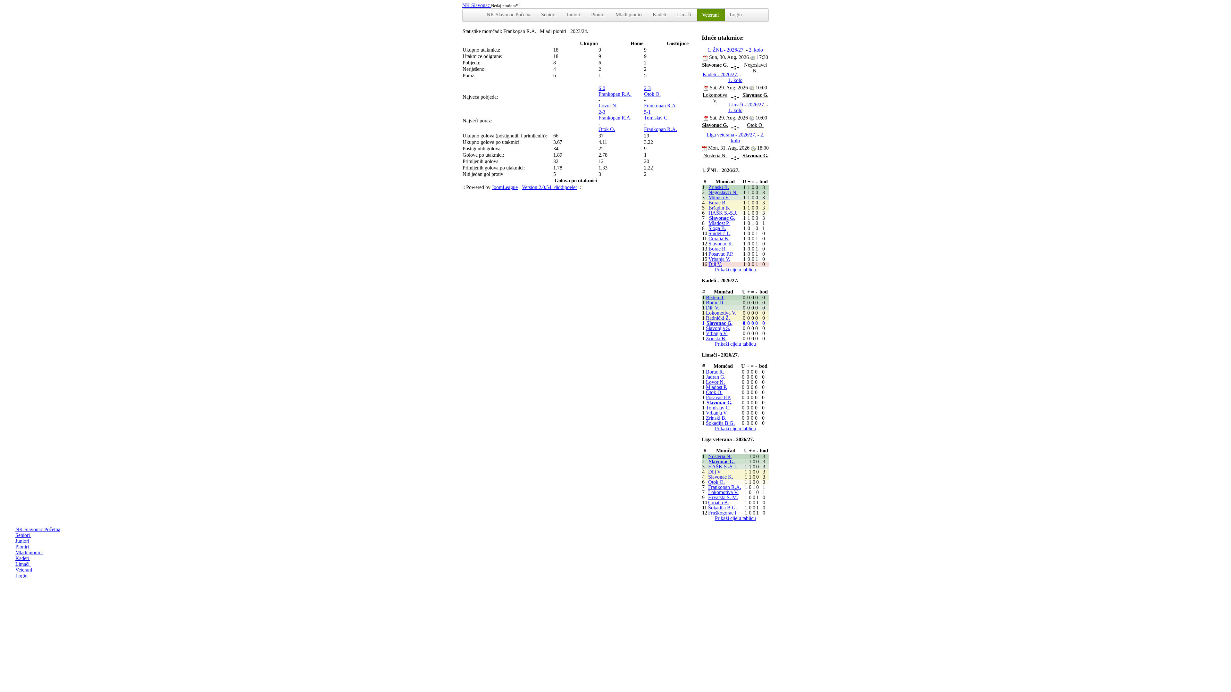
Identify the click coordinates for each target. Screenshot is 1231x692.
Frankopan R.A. (615, 94)
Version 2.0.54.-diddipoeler (549, 187)
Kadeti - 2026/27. (720, 74)
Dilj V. (715, 264)
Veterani (711, 14)
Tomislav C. (656, 117)
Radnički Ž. (718, 318)
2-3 (647, 88)
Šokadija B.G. (720, 423)
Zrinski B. (718, 187)
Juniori (574, 14)
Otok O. (652, 94)
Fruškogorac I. (723, 512)
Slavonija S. (718, 328)
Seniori (549, 14)
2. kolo (756, 50)
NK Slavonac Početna (509, 14)
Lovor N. (608, 105)
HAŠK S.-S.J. (722, 213)
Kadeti (660, 14)
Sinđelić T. (719, 233)
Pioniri (598, 14)
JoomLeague (505, 187)
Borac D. (715, 302)
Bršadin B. (719, 207)
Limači (684, 14)
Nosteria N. (720, 456)
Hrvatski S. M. (723, 497)
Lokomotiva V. (721, 313)
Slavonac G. (722, 218)
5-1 (647, 112)
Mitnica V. (719, 197)
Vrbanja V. (719, 259)
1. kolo (735, 80)
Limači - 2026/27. (747, 104)
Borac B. (717, 202)
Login (736, 14)
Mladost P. (719, 223)
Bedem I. (715, 297)
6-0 (602, 88)
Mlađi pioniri (629, 14)
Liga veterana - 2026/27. (731, 134)
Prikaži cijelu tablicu (735, 269)
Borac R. (717, 248)
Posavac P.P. (720, 254)
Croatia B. (718, 238)
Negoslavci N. (723, 192)
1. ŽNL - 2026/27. (726, 50)
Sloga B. (717, 228)
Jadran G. (715, 377)
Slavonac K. (720, 243)
